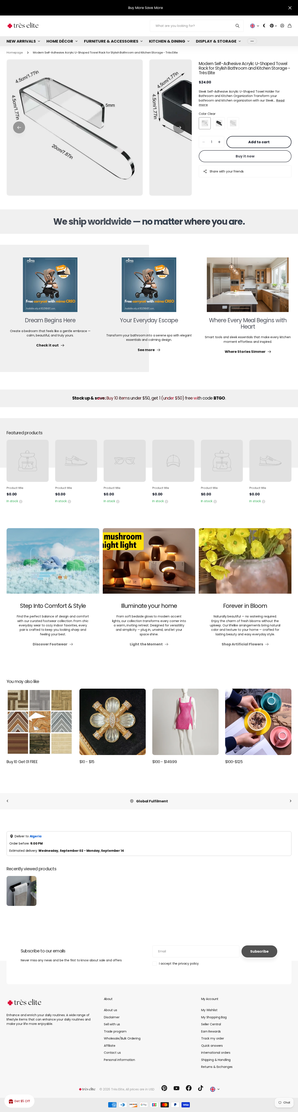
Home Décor (59, 41)
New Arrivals (21, 41)
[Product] (28, 461)
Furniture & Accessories (111, 41)
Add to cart (259, 142)
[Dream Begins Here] (50, 287)
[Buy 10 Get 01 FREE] (40, 722)
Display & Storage (216, 41)
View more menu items (252, 41)
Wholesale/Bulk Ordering (122, 1038)
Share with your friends (227, 171)
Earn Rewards (211, 1031)
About (108, 999)
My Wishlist (209, 1010)
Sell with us (112, 1024)
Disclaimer (112, 1017)
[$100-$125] (258, 722)
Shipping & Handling (216, 1060)
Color (207, 114)
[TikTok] (200, 1088)
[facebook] (189, 1088)
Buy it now (245, 156)
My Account (209, 999)
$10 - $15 (86, 761)
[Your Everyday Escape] (149, 287)
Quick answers (212, 1045)
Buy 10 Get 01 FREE (22, 761)
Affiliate (109, 1045)
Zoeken (238, 26)
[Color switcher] (264, 26)
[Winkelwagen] (289, 26)
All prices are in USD (140, 1089)
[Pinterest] (164, 1088)
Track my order (212, 1038)
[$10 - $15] (112, 722)
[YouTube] (176, 1088)
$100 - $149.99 (164, 761)
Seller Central (211, 1024)
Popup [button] (20, 501)
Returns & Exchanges (217, 1067)
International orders (215, 1052)
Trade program (115, 1031)
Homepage (15, 52)
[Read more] (273, 26)
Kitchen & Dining (167, 41)
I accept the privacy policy (179, 963)
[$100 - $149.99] (185, 722)
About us (110, 1010)
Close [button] (289, 8)
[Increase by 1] (219, 142)
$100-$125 (234, 761)
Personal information (119, 1060)
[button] (19, 127)
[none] (7, 801)
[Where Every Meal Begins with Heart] (248, 287)
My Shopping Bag (214, 1017)
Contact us (112, 1052)
